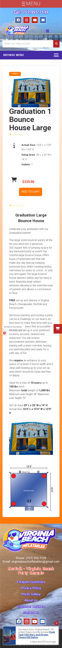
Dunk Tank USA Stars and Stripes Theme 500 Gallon (36, 635)
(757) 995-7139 (36, 558)
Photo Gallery (31, 594)
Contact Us (31, 612)
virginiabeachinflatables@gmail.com (35, 561)
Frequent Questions (31, 582)
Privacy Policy (31, 588)
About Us (31, 600)
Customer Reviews (31, 606)
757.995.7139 (35, 12)
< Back (14, 73)
